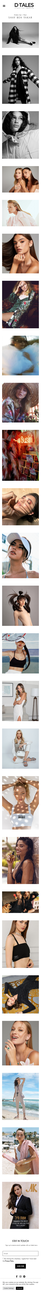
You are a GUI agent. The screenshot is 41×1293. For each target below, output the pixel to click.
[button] (4, 6)
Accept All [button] (19, 1288)
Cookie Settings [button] (9, 1288)
